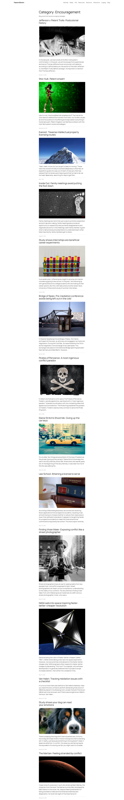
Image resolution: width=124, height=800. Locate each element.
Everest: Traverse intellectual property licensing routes (59, 133)
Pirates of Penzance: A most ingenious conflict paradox (59, 359)
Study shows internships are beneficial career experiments (59, 241)
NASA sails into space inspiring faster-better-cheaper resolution (58, 604)
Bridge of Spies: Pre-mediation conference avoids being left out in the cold (61, 297)
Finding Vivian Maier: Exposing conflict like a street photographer (61, 530)
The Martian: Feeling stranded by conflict (60, 753)
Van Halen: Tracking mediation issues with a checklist (61, 680)
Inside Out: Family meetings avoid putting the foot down (60, 184)
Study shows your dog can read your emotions (55, 703)
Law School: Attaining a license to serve (59, 474)
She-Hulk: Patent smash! (52, 79)
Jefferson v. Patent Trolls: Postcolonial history (58, 21)
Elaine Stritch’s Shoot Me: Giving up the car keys (59, 419)
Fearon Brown (19, 2)
